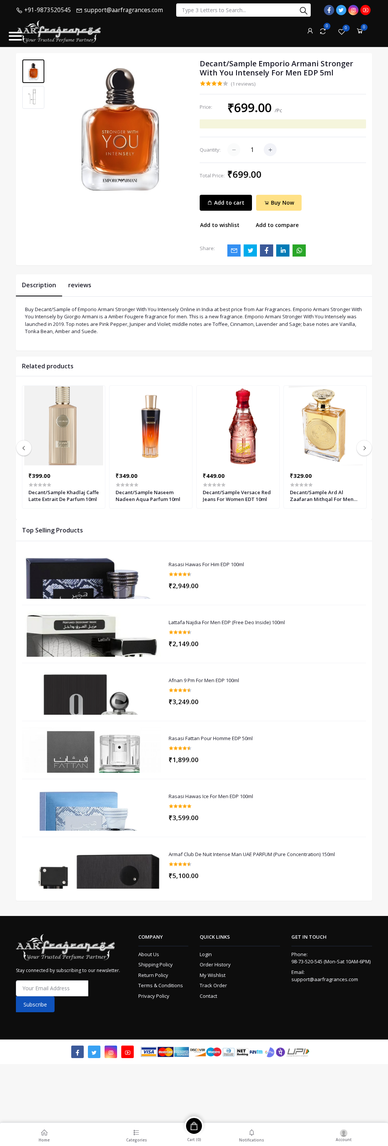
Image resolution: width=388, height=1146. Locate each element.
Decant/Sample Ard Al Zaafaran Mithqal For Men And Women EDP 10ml (322, 496)
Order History (215, 964)
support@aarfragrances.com (324, 979)
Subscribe (35, 1004)
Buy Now (281, 202)
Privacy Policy (153, 996)
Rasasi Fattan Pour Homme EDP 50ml (211, 739)
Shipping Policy (155, 964)
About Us (148, 954)
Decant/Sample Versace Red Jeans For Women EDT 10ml (237, 496)
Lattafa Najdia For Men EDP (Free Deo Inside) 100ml (227, 623)
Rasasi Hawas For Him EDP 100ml (206, 565)
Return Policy (153, 975)
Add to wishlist (219, 225)
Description (39, 285)
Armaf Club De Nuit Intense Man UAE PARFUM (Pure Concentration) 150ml (252, 855)
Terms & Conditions (160, 985)
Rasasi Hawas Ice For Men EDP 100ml (211, 797)
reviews (79, 285)
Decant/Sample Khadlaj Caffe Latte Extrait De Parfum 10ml (63, 496)
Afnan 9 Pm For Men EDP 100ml (204, 681)
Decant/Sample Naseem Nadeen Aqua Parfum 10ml (148, 496)
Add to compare (277, 225)
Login (206, 954)
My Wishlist (212, 975)
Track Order (213, 985)
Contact (208, 996)
